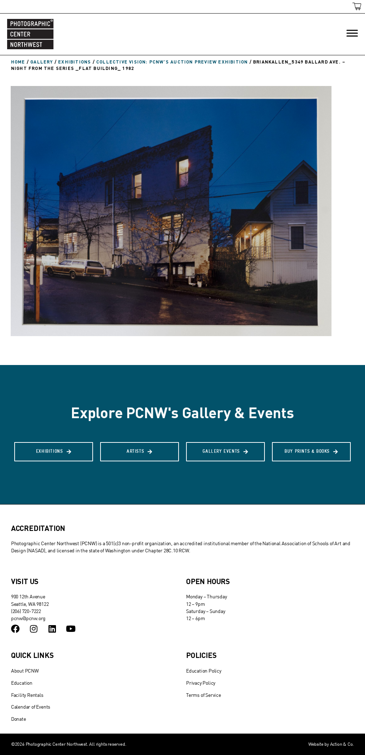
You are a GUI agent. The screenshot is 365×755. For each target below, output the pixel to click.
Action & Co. (342, 744)
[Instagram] (34, 628)
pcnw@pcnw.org (28, 618)
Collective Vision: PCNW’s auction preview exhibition (172, 62)
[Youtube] (70, 628)
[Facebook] (15, 628)
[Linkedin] (52, 628)
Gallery (41, 62)
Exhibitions (74, 62)
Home (18, 62)
